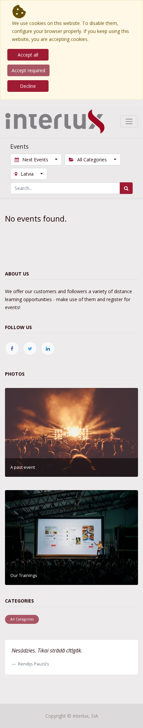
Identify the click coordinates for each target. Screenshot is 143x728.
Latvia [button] (27, 174)
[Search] (126, 188)
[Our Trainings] (71, 537)
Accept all (28, 55)
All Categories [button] (92, 159)
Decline (28, 86)
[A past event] (71, 432)
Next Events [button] (35, 159)
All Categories (22, 619)
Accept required (28, 70)
